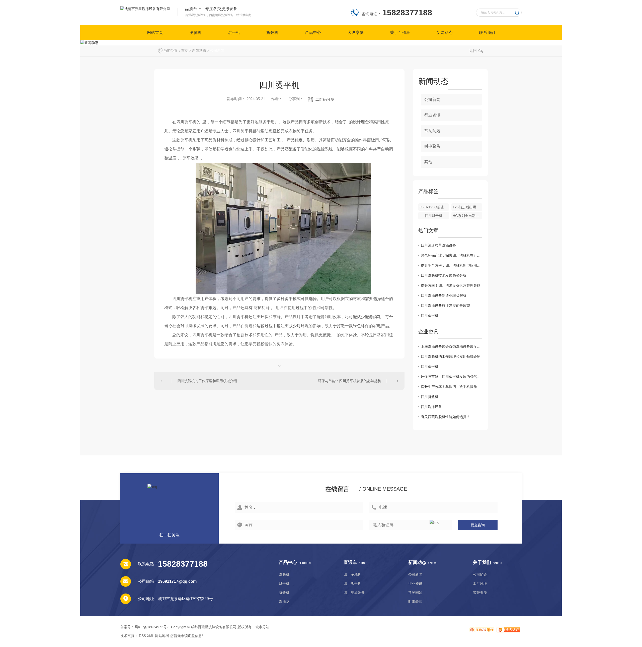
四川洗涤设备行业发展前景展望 (445, 306)
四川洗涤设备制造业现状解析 (443, 295)
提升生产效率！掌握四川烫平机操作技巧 (451, 387)
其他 (428, 162)
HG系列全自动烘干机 (467, 216)
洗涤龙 (284, 602)
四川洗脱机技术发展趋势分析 (443, 275)
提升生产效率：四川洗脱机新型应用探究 (451, 265)
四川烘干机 (433, 216)
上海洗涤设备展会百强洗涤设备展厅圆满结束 (451, 346)
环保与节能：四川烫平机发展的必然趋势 (349, 381)
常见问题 (432, 131)
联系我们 (487, 32)
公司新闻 (217, 50)
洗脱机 (195, 32)
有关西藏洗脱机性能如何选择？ (445, 417)
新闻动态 (445, 32)
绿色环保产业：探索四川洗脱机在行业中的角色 (451, 255)
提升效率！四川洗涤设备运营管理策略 (450, 285)
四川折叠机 (429, 397)
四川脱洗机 (352, 574)
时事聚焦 (432, 146)
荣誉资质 (480, 593)
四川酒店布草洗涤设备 (438, 245)
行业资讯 (432, 115)
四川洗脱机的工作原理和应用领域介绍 (207, 381)
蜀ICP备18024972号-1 (152, 627)
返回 (473, 50)
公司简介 (480, 574)
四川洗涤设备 (431, 407)
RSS (142, 636)
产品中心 (313, 32)
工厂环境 (480, 583)
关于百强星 (400, 32)
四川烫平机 (429, 316)
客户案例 (356, 32)
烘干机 (234, 32)
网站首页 (155, 32)
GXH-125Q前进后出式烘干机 (434, 207)
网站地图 (162, 636)
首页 (184, 50)
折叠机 (272, 32)
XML (150, 636)
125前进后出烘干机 (467, 207)
